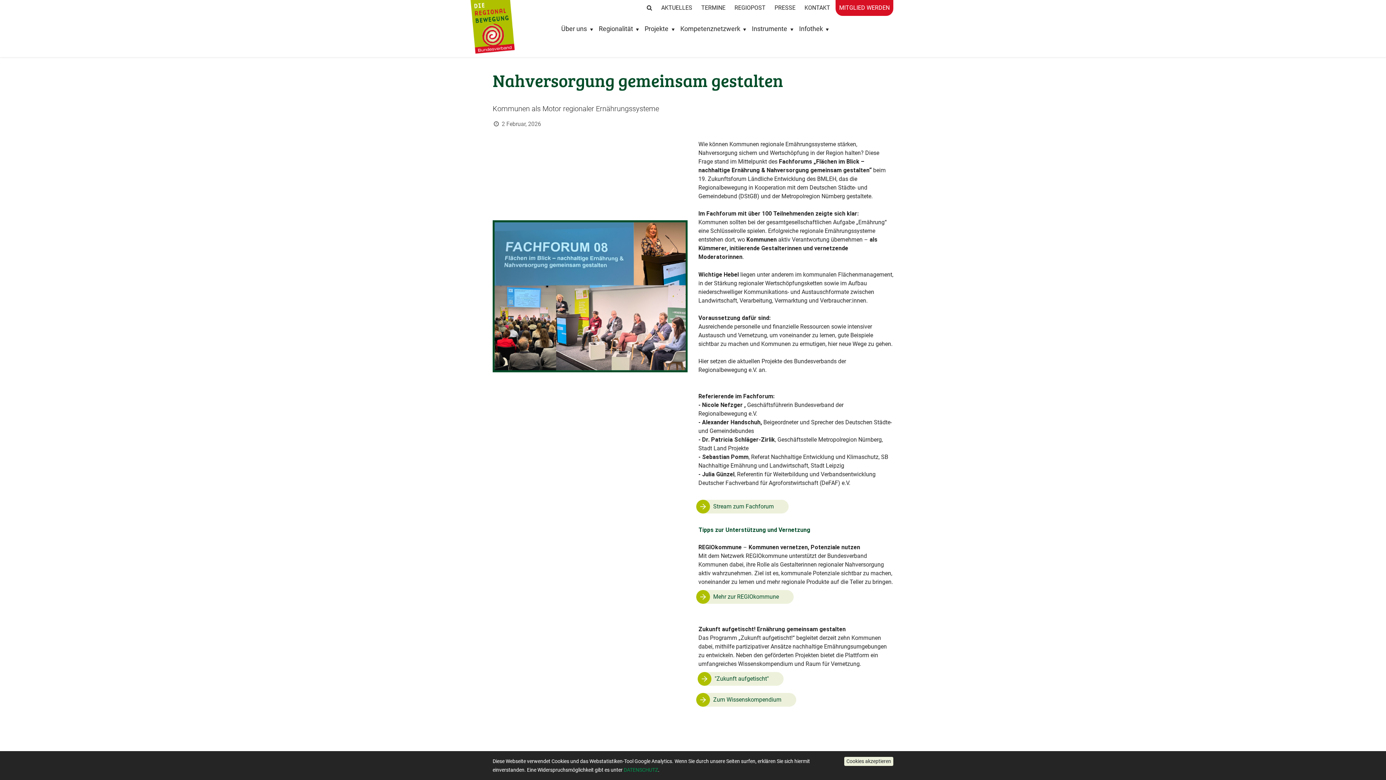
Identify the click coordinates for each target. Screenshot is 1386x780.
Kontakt (817, 7)
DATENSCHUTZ (641, 770)
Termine (713, 7)
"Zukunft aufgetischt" (742, 678)
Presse (785, 7)
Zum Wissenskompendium (747, 699)
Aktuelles (676, 7)
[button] (868, 761)
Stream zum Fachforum (743, 506)
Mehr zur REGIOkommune (746, 596)
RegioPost (750, 7)
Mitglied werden (864, 7)
